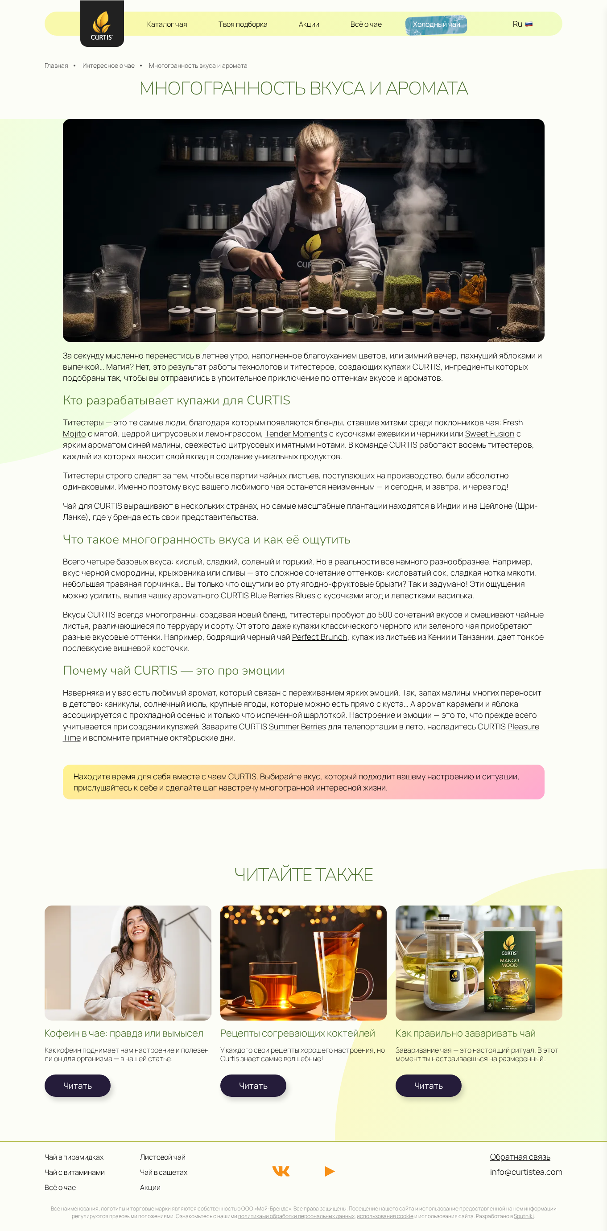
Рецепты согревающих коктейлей (297, 1033)
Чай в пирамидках (74, 1157)
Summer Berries (297, 726)
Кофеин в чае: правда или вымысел (124, 1033)
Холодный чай (436, 24)
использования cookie (385, 1216)
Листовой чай (163, 1157)
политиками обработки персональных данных (296, 1216)
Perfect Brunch (319, 636)
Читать (77, 1085)
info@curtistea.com (526, 1171)
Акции (309, 24)
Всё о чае (366, 24)
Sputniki (524, 1216)
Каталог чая (167, 24)
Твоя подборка (243, 24)
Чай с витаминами (75, 1172)
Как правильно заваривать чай (466, 1033)
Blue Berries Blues (283, 595)
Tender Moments (296, 433)
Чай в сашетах (163, 1172)
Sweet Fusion (490, 433)
